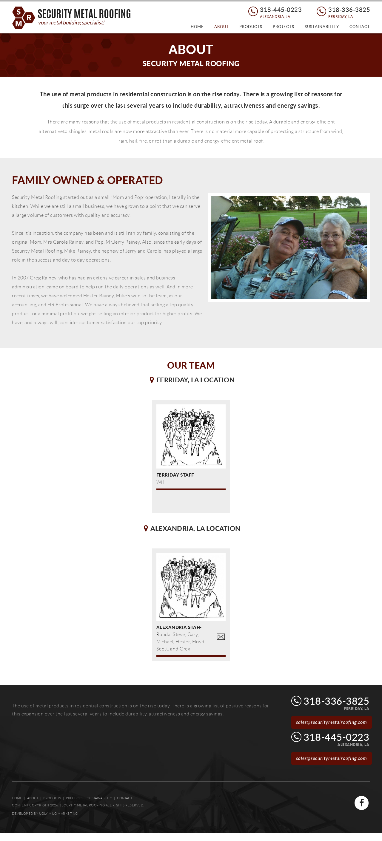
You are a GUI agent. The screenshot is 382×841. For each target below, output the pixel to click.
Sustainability (322, 27)
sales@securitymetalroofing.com (331, 722)
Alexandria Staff (179, 627)
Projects (283, 27)
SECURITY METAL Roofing (71, 18)
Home (197, 27)
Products (250, 27)
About (221, 27)
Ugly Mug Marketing (58, 813)
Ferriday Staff (175, 474)
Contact (359, 27)
